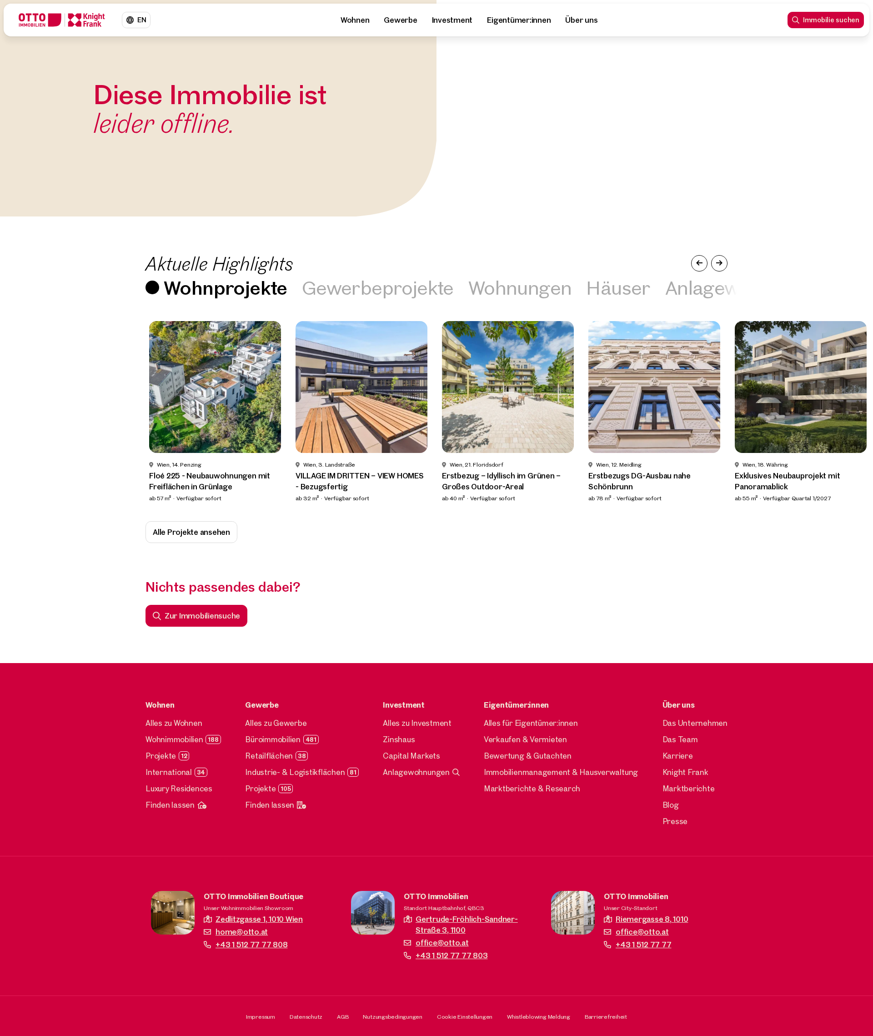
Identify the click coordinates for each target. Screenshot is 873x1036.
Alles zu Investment (417, 723)
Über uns (581, 20)
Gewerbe (400, 20)
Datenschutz (306, 1016)
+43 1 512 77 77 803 (451, 955)
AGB (342, 1016)
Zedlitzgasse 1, (259, 919)
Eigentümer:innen (519, 20)
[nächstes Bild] (719, 263)
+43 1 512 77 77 (643, 944)
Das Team (680, 739)
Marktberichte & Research (532, 788)
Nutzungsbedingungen (392, 1016)
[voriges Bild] (699, 263)
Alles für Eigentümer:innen (531, 723)
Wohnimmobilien (174, 739)
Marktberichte (688, 788)
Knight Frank (685, 772)
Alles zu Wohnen (174, 723)
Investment (452, 20)
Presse (675, 821)
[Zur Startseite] (61, 20)
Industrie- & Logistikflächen (295, 772)
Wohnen (355, 20)
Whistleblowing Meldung (538, 1016)
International (169, 772)
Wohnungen (520, 287)
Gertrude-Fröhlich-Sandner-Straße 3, (467, 924)
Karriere (677, 755)
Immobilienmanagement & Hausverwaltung (561, 772)
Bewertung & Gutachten (528, 755)
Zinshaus (399, 739)
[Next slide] (849, 412)
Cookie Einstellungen (464, 1016)
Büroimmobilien (273, 739)
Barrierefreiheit (606, 1016)
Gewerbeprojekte (378, 287)
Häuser (618, 287)
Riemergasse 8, (652, 919)
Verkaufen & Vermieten (525, 739)
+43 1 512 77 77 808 (251, 944)
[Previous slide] (23, 412)
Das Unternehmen (695, 723)
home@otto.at (242, 931)
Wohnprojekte (225, 287)
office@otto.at (442, 942)
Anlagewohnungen (416, 772)
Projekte (161, 755)
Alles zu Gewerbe (275, 723)
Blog (670, 805)
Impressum (260, 1016)
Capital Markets (411, 755)
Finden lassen (170, 805)
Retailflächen (269, 755)
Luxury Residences (179, 788)
